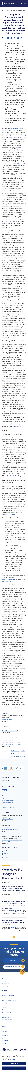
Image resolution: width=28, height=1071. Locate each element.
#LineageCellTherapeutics (9, 800)
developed (8, 391)
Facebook (6, 851)
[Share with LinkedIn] (8, 38)
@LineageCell (17, 426)
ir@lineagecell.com (7, 719)
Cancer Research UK (13, 138)
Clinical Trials (15, 756)
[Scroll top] (22, 972)
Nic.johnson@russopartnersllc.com (12, 742)
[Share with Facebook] (14, 38)
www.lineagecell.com (8, 425)
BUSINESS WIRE (17, 128)
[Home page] (8, 3)
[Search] (21, 3)
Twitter (6, 857)
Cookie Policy (13, 1059)
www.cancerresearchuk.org (9, 579)
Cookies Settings (14, 1063)
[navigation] (24, 3)
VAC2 (18, 147)
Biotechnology (15, 751)
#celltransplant (6, 805)
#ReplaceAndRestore (7, 802)
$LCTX (3, 795)
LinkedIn (6, 854)
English (4, 790)
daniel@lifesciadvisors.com (9, 731)
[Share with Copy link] (21, 38)
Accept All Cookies (14, 1068)
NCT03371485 (18, 164)
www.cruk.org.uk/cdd (11, 514)
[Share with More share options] (25, 38)
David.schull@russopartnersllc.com (12, 744)
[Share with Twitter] (11, 38)
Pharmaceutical (15, 753)
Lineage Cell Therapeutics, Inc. (10, 130)
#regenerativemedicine (8, 807)
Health (23, 751)
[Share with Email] (18, 38)
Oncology (23, 756)
